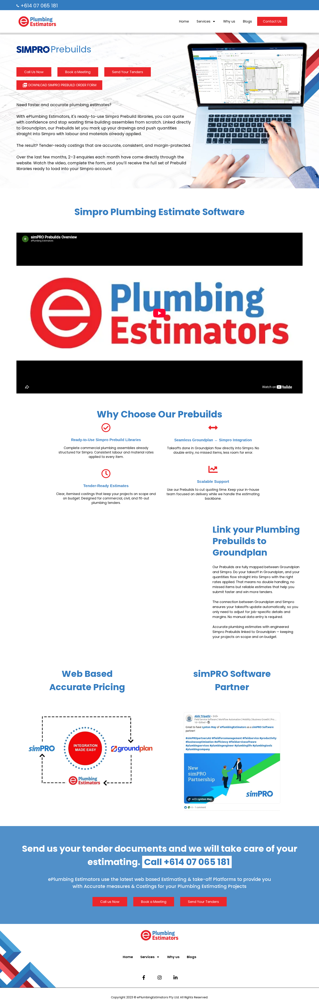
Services (203, 21)
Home (184, 21)
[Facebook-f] (143, 977)
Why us (229, 21)
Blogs (247, 21)
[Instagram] (159, 977)
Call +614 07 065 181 (187, 862)
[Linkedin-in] (175, 977)
